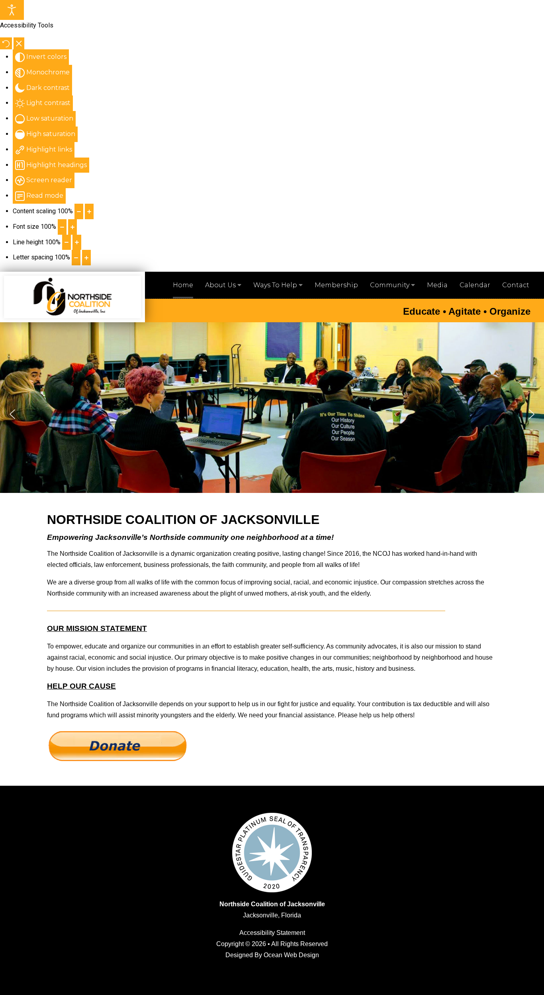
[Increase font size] (72, 227)
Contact (515, 285)
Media (437, 285)
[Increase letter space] (86, 257)
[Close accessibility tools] (19, 43)
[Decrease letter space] (76, 257)
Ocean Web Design (291, 955)
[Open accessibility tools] (12, 10)
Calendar (475, 285)
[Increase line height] (76, 242)
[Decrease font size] (62, 227)
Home (183, 285)
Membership (336, 285)
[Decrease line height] (66, 242)
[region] (272, 414)
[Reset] (6, 43)
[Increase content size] (89, 211)
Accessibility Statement (272, 932)
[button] (12, 414)
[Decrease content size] (78, 211)
